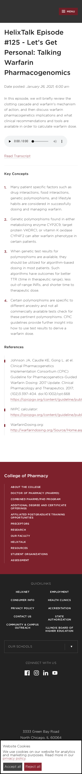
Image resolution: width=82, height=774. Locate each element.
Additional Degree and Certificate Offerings (38, 507)
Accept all (12, 767)
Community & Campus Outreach (22, 626)
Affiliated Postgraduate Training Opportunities (38, 516)
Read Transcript (17, 156)
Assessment (20, 560)
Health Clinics (59, 600)
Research (18, 529)
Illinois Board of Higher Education (59, 629)
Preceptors (20, 523)
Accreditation (59, 608)
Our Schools (20, 646)
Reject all (32, 767)
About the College (26, 487)
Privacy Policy (22, 608)
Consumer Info (22, 600)
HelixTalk (18, 541)
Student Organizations (29, 554)
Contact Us (23, 616)
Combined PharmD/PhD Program (36, 499)
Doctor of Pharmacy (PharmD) (35, 493)
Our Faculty (20, 535)
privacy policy (14, 758)
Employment (59, 591)
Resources (19, 548)
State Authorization (59, 618)
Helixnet (22, 591)
